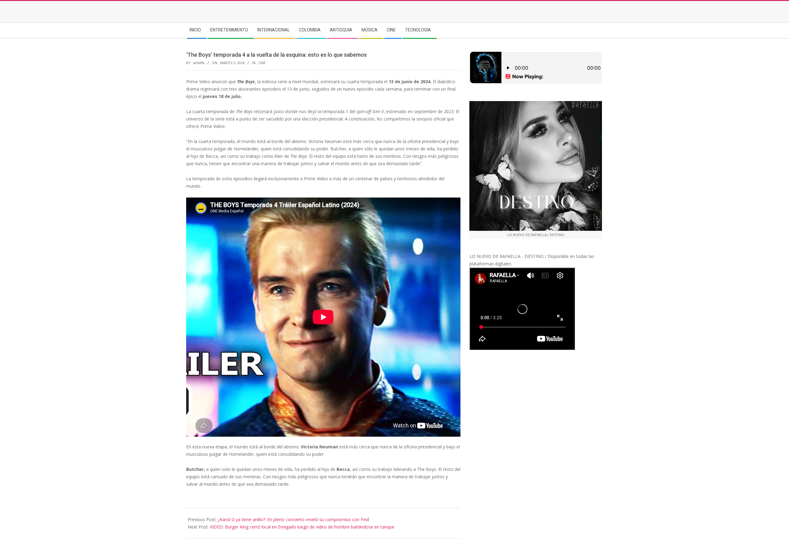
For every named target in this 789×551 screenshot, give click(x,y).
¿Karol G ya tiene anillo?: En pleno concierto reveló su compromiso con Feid (293, 519)
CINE (262, 62)
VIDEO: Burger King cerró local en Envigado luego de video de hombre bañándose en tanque (302, 527)
